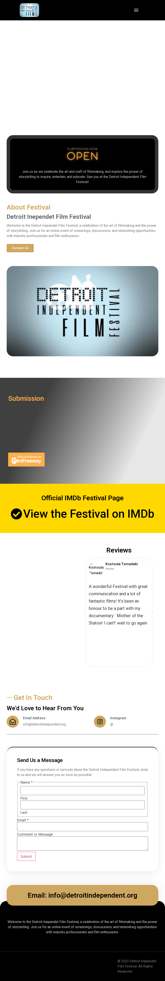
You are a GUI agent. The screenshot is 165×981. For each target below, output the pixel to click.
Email (23, 820)
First (24, 798)
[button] (136, 10)
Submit (26, 856)
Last (23, 812)
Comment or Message (35, 834)
